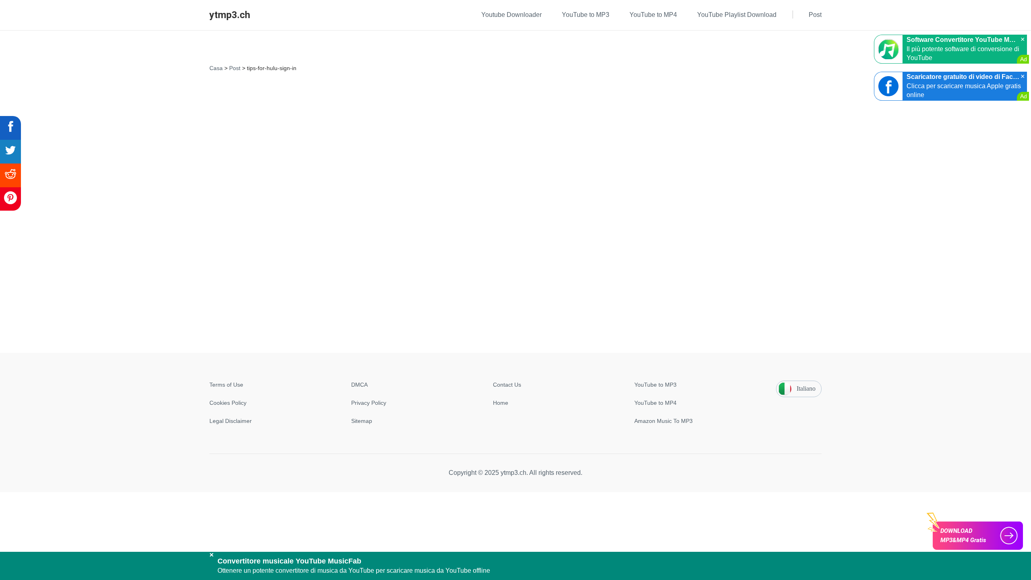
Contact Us (507, 384)
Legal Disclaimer (230, 421)
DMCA (359, 384)
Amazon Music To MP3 (663, 421)
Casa (216, 68)
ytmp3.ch (229, 15)
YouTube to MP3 (655, 384)
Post (234, 68)
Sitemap (361, 421)
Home (500, 403)
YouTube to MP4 (655, 403)
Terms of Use (226, 384)
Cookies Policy (227, 403)
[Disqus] (515, 175)
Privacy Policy (368, 403)
